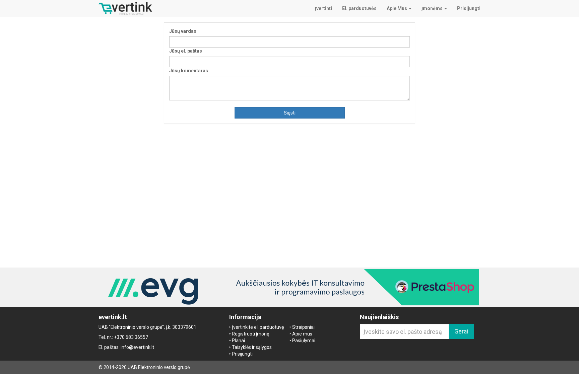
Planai (238, 340)
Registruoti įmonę (250, 333)
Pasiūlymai (303, 340)
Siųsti (290, 113)
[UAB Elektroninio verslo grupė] (289, 287)
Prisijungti (242, 354)
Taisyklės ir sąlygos (252, 347)
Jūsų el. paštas (185, 51)
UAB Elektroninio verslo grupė (159, 367)
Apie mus (302, 333)
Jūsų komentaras (188, 70)
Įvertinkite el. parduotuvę (258, 327)
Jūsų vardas (182, 31)
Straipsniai (303, 327)
